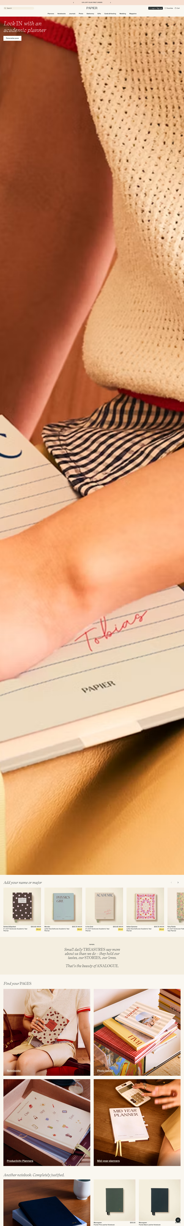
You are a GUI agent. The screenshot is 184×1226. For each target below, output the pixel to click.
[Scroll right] (178, 882)
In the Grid (89, 927)
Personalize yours (12, 38)
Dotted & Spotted (9, 927)
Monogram (98, 1223)
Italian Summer (131, 927)
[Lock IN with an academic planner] (92, 446)
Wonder (47, 927)
